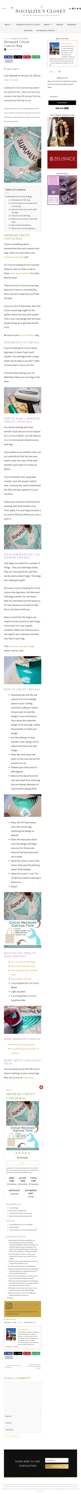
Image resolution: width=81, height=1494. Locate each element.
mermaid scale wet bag (20, 646)
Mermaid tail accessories (23, 1044)
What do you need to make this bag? (24, 220)
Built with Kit (62, 108)
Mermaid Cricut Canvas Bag (19, 196)
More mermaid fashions (21, 225)
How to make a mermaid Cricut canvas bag (24, 204)
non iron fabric (27, 335)
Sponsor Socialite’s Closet (28, 25)
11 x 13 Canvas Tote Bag (23, 961)
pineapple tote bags (14, 257)
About (7, 25)
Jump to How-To (12, 69)
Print (22, 1163)
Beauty (47, 25)
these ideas (28, 1077)
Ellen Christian (11, 79)
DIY (9, 38)
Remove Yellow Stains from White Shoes (34, 1366)
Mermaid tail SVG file (21, 978)
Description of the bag (21, 200)
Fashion (59, 25)
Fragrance (71, 25)
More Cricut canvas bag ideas (23, 228)
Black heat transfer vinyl (23, 966)
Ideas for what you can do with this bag (24, 211)
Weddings (28, 30)
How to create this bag (21, 215)
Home (5, 38)
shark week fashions (20, 273)
